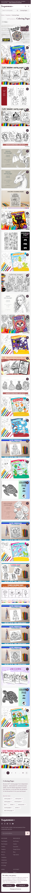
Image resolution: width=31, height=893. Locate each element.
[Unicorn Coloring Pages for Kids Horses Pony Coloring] (15, 676)
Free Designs (4, 841)
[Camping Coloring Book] (15, 717)
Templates (8, 15)
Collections (4, 860)
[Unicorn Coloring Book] (15, 552)
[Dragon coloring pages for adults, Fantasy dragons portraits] (15, 179)
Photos (3, 854)
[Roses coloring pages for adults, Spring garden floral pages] (15, 510)
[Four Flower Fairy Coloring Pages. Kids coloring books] (15, 572)
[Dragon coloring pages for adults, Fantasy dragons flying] (15, 158)
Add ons (3, 852)
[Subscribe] (27, 833)
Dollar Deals (4, 862)
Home (2, 15)
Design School (16, 849)
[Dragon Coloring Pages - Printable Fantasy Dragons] (15, 365)
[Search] (17, 10)
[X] (10, 823)
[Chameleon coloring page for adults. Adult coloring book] (15, 738)
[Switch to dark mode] (25, 6)
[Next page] (26, 772)
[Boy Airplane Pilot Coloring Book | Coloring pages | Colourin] (15, 427)
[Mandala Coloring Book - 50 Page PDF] (15, 34)
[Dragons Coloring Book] (15, 262)
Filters (5, 22)
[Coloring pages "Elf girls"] (15, 282)
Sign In (14, 872)
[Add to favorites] (27, 27)
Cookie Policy (13, 882)
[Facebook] (4, 823)
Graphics (3, 849)
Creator (15, 844)
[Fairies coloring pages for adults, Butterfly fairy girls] (15, 303)
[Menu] (28, 6)
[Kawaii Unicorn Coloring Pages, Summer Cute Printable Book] (15, 199)
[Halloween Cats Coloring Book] (15, 344)
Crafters (3, 846)
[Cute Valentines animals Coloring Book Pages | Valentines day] (15, 759)
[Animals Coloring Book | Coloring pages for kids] (15, 324)
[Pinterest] (7, 823)
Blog (14, 852)
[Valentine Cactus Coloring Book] (15, 469)
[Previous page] (4, 772)
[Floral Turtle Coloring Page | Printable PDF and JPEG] (15, 489)
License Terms (4, 872)
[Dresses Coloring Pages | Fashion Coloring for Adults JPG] (15, 386)
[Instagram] (2, 823)
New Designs (4, 844)
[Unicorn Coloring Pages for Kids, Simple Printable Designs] (15, 137)
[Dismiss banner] (29, 2)
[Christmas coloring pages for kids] (15, 96)
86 (23, 773)
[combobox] (9, 10)
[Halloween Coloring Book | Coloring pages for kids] (15, 220)
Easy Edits (15, 846)
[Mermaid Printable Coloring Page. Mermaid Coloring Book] (15, 448)
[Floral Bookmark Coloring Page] (15, 241)
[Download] (24, 27)
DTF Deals (3, 865)
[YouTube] (13, 823)
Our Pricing (15, 841)
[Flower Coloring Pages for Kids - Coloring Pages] (15, 593)
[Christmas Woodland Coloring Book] (15, 407)
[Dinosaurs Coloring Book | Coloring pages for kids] (15, 54)
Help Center (16, 854)
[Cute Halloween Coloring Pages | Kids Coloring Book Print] (15, 75)
